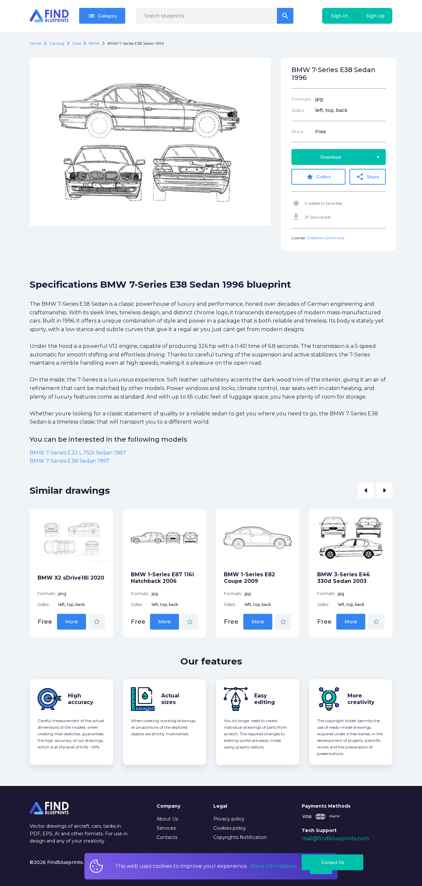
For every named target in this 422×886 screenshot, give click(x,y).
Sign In (339, 16)
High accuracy (80, 698)
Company (168, 806)
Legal (220, 806)
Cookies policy (229, 828)
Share (367, 177)
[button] (366, 490)
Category (102, 16)
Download (351, 157)
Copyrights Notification (240, 837)
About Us (167, 819)
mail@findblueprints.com (335, 838)
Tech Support (319, 830)
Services (166, 828)
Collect (318, 177)
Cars (76, 43)
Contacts (167, 837)
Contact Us (332, 862)
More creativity (361, 698)
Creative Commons (325, 237)
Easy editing (264, 698)
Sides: (298, 110)
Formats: (301, 99)
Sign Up (375, 16)
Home (35, 43)
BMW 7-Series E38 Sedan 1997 (69, 461)
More (71, 622)
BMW (94, 43)
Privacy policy (229, 819)
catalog (56, 43)
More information (273, 866)
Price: (297, 132)
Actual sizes (170, 698)
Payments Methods (326, 806)
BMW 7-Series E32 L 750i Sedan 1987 (78, 453)
